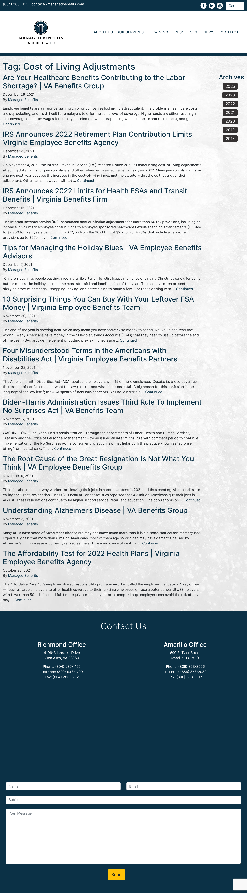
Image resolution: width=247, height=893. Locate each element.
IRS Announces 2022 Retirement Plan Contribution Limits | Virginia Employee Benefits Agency (99, 138)
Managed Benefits (23, 100)
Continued (11, 124)
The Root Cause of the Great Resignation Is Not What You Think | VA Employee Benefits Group (98, 462)
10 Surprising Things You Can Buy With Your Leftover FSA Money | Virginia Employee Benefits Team (98, 303)
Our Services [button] (130, 32)
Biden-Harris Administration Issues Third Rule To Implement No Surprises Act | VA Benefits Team (102, 406)
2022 (230, 103)
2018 (230, 138)
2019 (230, 130)
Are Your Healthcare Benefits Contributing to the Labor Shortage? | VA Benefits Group (94, 81)
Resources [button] (186, 32)
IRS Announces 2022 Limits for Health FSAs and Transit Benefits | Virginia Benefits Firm (95, 195)
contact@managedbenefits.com (57, 4)
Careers (235, 6)
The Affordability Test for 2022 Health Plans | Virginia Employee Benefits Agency (91, 557)
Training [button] (159, 32)
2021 (230, 112)
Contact (230, 32)
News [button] (208, 32)
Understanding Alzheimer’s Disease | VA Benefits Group (95, 510)
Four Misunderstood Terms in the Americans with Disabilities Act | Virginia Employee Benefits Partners (90, 354)
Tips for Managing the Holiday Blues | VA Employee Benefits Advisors (102, 251)
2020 (230, 121)
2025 (230, 86)
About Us (103, 32)
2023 (230, 95)
